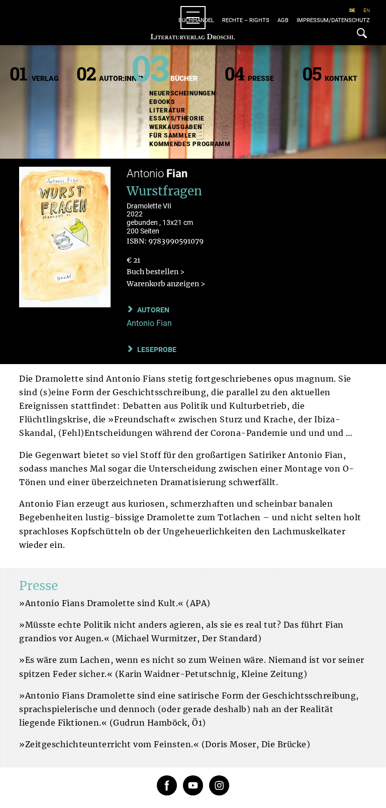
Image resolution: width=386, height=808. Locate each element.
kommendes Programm (190, 144)
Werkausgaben (175, 127)
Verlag (45, 78)
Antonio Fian (149, 323)
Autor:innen (122, 78)
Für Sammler (173, 135)
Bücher (184, 78)
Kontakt (341, 78)
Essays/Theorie (177, 118)
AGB (282, 20)
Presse (261, 78)
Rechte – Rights (245, 20)
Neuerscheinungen (182, 93)
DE (352, 10)
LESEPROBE (156, 349)
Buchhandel (196, 20)
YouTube (193, 785)
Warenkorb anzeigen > (166, 283)
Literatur (167, 110)
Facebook (167, 785)
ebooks (162, 101)
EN (366, 10)
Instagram (219, 785)
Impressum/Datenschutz (333, 20)
